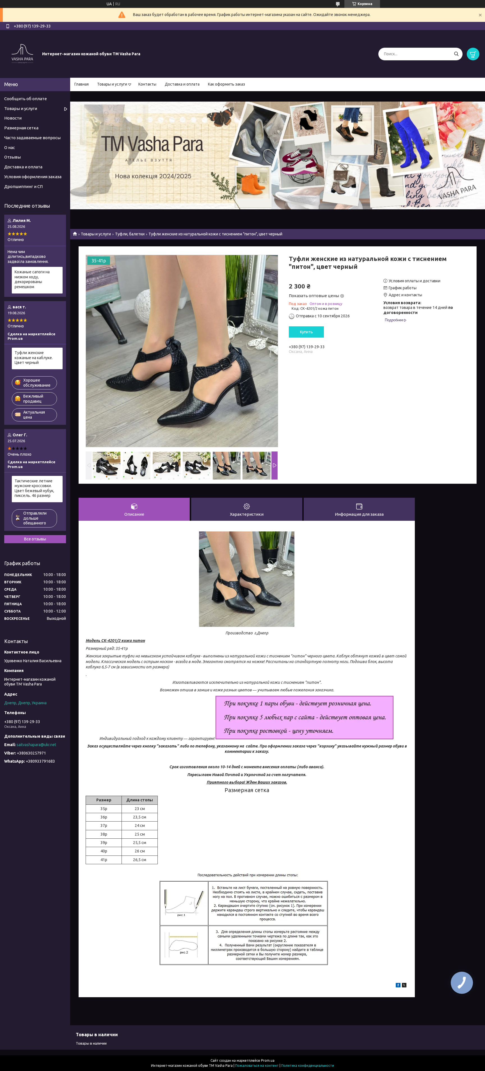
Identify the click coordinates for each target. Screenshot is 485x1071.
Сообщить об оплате (25, 98)
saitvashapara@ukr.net (36, 744)
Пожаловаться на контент (257, 1065)
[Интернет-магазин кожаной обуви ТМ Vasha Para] (22, 53)
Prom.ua (267, 1060)
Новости (13, 118)
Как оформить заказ (226, 84)
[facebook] (398, 986)
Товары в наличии (91, 1043)
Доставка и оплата (182, 84)
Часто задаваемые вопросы (32, 137)
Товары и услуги (112, 84)
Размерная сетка (21, 127)
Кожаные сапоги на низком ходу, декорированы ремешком (32, 279)
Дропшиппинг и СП (23, 186)
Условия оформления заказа (32, 176)
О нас (9, 147)
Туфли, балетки (130, 234)
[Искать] (456, 54)
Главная (81, 84)
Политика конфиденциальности (307, 1065)
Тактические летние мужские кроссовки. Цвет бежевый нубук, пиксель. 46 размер (34, 488)
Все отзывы (35, 539)
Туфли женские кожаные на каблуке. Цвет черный (34, 357)
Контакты (147, 84)
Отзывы (12, 157)
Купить (306, 332)
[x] (404, 986)
